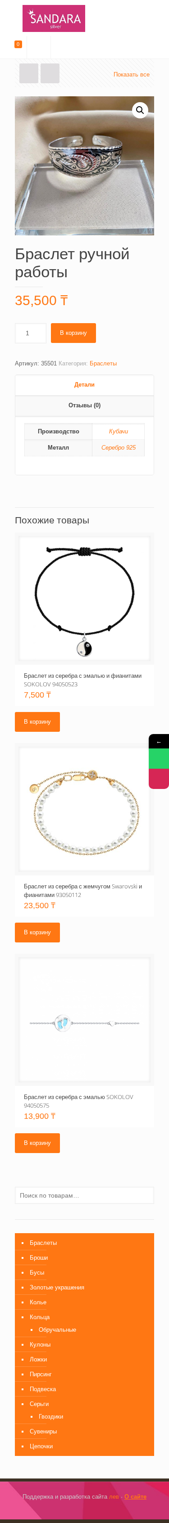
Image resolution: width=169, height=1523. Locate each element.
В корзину (73, 332)
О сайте (135, 1496)
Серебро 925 (118, 447)
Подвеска (43, 1389)
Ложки (38, 1359)
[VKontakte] (91, 1509)
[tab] (84, 385)
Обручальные (57, 1329)
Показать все (132, 74)
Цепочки (41, 1446)
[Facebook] (66, 1509)
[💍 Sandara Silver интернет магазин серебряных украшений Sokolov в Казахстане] (84, 18)
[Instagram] (78, 1509)
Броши (39, 1257)
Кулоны (40, 1344)
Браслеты (103, 363)
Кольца (40, 1317)
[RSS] (103, 1509)
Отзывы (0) (84, 405)
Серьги (39, 1404)
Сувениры (43, 1431)
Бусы (37, 1272)
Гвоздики (51, 1416)
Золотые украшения (57, 1287)
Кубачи (118, 431)
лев (114, 1496)
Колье (38, 1302)
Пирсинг (41, 1374)
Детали (84, 384)
